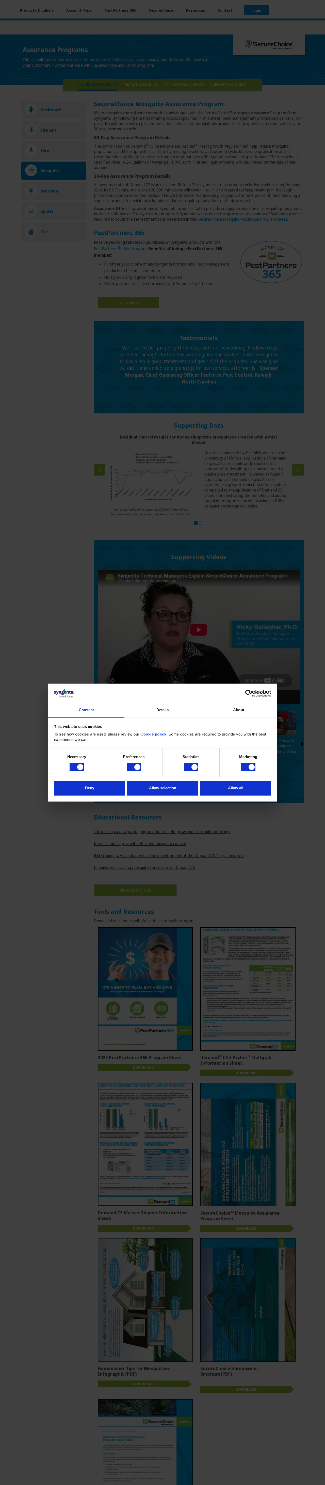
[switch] (134, 767)
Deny (89, 788)
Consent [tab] (86, 710)
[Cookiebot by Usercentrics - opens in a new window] (249, 693)
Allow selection (162, 788)
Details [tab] (162, 710)
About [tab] (238, 710)
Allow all (235, 788)
